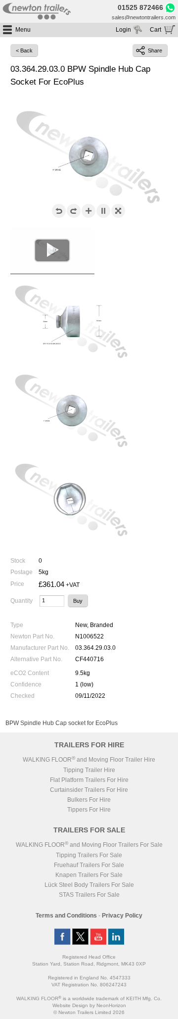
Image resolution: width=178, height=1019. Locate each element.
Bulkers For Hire (89, 799)
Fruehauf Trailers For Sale (89, 865)
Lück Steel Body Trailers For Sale (89, 884)
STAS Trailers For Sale (89, 894)
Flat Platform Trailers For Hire (89, 779)
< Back (24, 50)
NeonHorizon (111, 1005)
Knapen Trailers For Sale (89, 875)
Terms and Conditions (66, 915)
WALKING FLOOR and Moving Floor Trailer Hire (89, 759)
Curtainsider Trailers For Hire (89, 789)
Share (155, 50)
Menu (23, 29)
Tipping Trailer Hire (89, 770)
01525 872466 (140, 8)
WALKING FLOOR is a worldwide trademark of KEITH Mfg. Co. (89, 998)
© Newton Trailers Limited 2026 (89, 1012)
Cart (155, 29)
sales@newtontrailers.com (144, 17)
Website (70, 1005)
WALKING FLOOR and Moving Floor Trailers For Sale (89, 844)
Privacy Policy (122, 915)
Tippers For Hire (89, 809)
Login (123, 29)
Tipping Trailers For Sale (89, 855)
